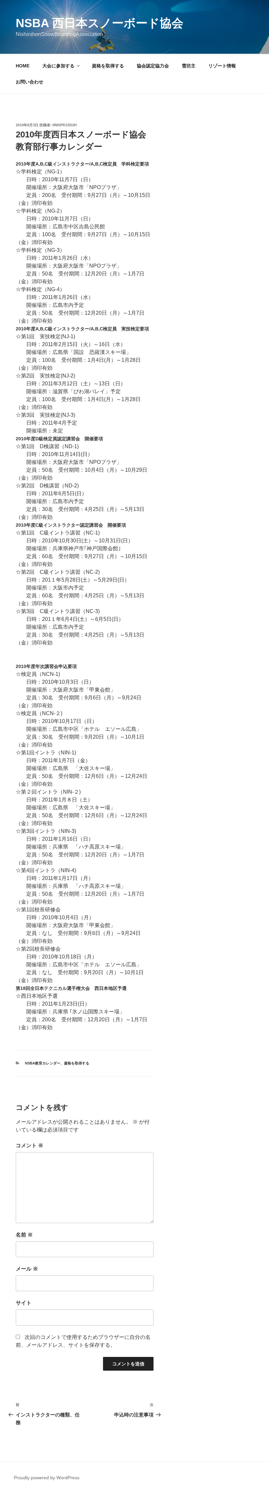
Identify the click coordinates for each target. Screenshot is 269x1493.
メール (27, 1269)
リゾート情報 (222, 65)
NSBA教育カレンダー (42, 1063)
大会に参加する (58, 65)
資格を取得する (108, 65)
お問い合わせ (29, 81)
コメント (29, 1145)
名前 (24, 1235)
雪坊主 (189, 65)
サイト (23, 1303)
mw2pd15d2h (64, 125)
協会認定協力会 (153, 65)
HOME (23, 65)
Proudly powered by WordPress (46, 1477)
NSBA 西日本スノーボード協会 (99, 23)
